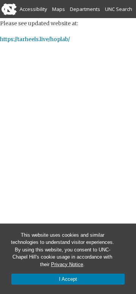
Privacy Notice (67, 264)
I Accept (68, 279)
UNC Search (118, 9)
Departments (85, 9)
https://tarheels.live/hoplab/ (35, 39)
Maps (58, 9)
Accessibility (33, 9)
